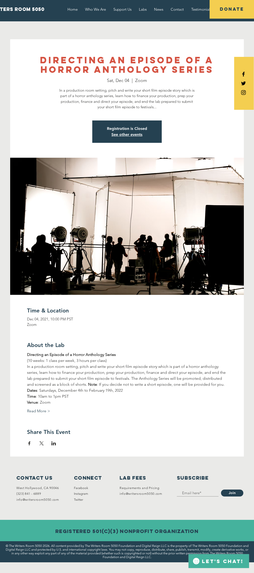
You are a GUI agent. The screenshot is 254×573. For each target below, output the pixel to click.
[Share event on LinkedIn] (53, 443)
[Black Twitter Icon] (243, 83)
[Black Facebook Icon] (243, 74)
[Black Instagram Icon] (243, 92)
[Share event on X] (41, 443)
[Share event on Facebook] (29, 443)
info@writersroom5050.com (37, 499)
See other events (126, 134)
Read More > (38, 411)
